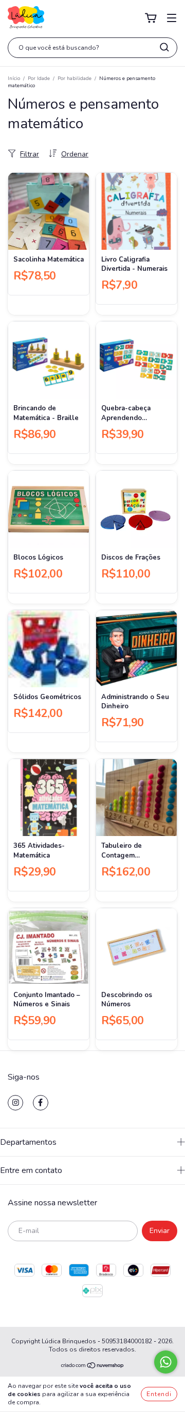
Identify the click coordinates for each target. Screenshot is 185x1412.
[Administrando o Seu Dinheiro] (136, 648)
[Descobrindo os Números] (136, 946)
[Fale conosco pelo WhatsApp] (165, 1362)
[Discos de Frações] (136, 509)
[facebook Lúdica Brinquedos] (40, 1102)
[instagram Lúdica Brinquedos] (15, 1102)
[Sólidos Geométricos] (48, 648)
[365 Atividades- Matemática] (48, 797)
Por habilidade (74, 78)
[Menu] (171, 18)
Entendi (159, 1394)
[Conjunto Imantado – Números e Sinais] (48, 946)
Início (14, 78)
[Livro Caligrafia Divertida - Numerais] (136, 211)
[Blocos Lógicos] (48, 509)
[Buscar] (164, 47)
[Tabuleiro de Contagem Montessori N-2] (136, 797)
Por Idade (39, 78)
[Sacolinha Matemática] (48, 211)
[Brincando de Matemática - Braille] (48, 360)
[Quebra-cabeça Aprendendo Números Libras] (136, 360)
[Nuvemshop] (93, 1367)
